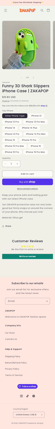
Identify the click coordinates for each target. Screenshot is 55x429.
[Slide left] (21, 77)
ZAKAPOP (22, 423)
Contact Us (11, 339)
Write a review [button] (27, 256)
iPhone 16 (36, 146)
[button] (6, 10)
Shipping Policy (12, 356)
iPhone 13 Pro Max (35, 121)
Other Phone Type (15, 115)
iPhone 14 (10, 127)
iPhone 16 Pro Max (35, 152)
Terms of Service (14, 375)
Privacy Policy (12, 369)
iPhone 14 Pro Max (35, 134)
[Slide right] (33, 77)
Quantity (6, 158)
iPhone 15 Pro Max (14, 146)
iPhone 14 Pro (12, 134)
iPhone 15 (10, 140)
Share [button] (8, 226)
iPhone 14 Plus (29, 127)
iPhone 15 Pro (29, 140)
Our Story (10, 333)
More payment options (27, 188)
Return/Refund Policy (16, 362)
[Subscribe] (47, 301)
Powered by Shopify (34, 423)
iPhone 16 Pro (12, 152)
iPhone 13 (36, 115)
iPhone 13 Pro (12, 121)
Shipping (5, 101)
